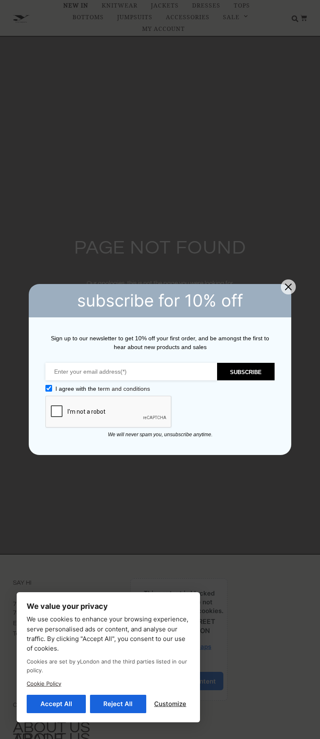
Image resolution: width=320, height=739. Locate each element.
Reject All (117, 704)
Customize (170, 704)
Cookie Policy (44, 683)
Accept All (56, 704)
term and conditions (124, 388)
